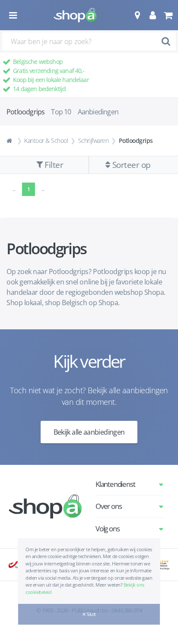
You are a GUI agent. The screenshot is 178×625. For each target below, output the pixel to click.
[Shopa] (75, 15)
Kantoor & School (46, 140)
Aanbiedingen (98, 112)
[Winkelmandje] (168, 15)
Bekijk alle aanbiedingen (89, 432)
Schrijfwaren (93, 140)
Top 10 (61, 112)
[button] (137, 15)
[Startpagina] (10, 140)
